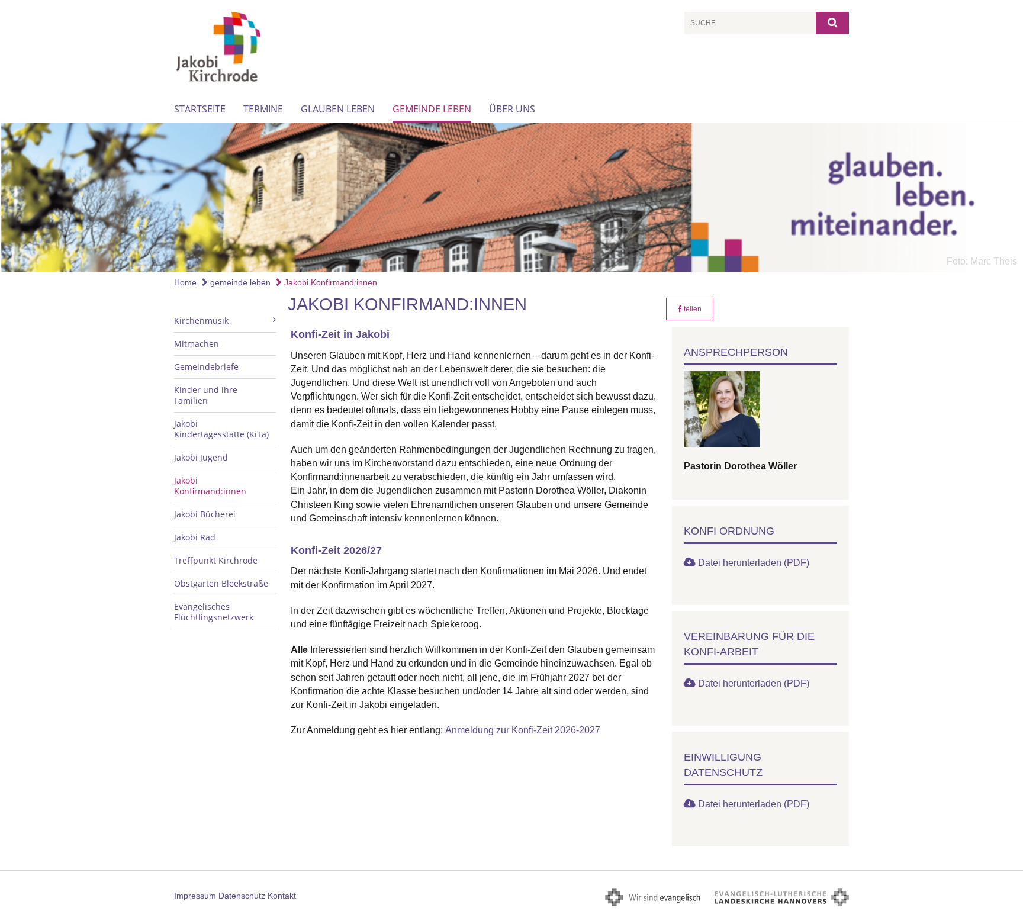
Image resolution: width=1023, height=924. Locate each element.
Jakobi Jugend (201, 457)
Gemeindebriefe (206, 366)
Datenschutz (241, 895)
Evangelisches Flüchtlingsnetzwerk (213, 612)
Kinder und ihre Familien (205, 395)
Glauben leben (338, 108)
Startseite (200, 108)
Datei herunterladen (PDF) (753, 563)
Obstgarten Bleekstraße (221, 583)
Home (185, 282)
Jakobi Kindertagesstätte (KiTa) (221, 429)
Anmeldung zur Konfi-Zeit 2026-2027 (522, 730)
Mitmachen (196, 343)
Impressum (195, 895)
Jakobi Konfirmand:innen (329, 282)
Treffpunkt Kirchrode (216, 560)
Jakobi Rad (194, 537)
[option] (511, 197)
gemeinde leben (432, 108)
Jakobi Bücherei (205, 514)
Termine (263, 108)
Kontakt (282, 895)
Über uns (512, 108)
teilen (692, 309)
